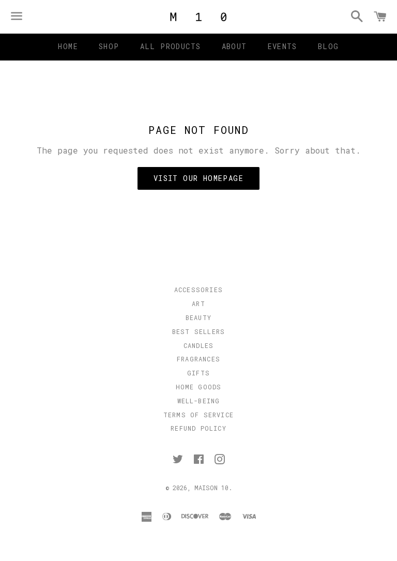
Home (68, 46)
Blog (328, 46)
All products (170, 46)
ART (198, 303)
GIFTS (198, 373)
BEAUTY (198, 317)
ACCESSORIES (198, 289)
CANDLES (198, 345)
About (234, 46)
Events (282, 46)
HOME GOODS (199, 387)
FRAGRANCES (198, 359)
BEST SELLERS (198, 331)
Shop (109, 46)
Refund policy (198, 428)
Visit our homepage (198, 178)
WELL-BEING (198, 401)
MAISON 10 (211, 487)
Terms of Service (198, 415)
